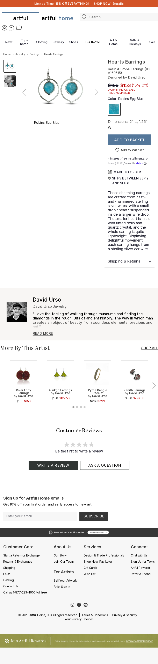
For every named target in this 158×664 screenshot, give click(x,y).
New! (9, 42)
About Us (63, 546)
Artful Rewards (141, 567)
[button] (129, 139)
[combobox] (119, 17)
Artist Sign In (62, 586)
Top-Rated (24, 42)
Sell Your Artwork (65, 580)
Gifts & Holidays (135, 42)
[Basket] (19, 27)
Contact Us (10, 586)
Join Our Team (64, 561)
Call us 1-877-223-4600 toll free (25, 592)
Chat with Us (139, 555)
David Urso (136, 77)
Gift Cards (90, 567)
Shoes (73, 42)
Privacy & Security (124, 615)
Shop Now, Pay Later (98, 561)
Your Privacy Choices (79, 619)
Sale (152, 42)
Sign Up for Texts (143, 561)
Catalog (8, 580)
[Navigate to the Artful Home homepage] (20, 18)
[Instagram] (72, 605)
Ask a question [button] (104, 465)
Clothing (42, 42)
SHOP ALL (149, 348)
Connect (139, 546)
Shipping (9, 567)
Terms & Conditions (95, 615)
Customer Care (18, 546)
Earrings (35, 54)
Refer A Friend (141, 574)
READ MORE (43, 333)
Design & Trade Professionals (104, 555)
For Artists (64, 571)
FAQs (6, 574)
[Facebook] (79, 605)
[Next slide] (96, 92)
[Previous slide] (24, 92)
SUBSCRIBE (94, 516)
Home (7, 54)
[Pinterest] (86, 605)
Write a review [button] (53, 465)
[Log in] (4, 28)
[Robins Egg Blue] (114, 109)
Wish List (89, 574)
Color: (126, 98)
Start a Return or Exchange (21, 555)
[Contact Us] (11, 27)
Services (92, 546)
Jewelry (58, 42)
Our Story (60, 555)
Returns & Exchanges (17, 561)
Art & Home (113, 42)
